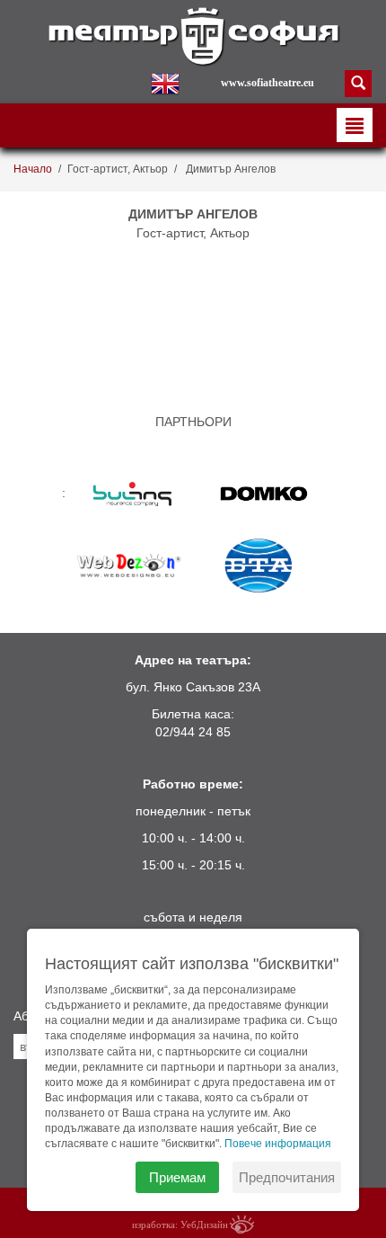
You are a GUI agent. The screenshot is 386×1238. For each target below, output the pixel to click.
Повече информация (277, 1143)
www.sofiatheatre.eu (267, 82)
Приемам (177, 1177)
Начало (32, 169)
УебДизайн (204, 1224)
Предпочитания (287, 1177)
